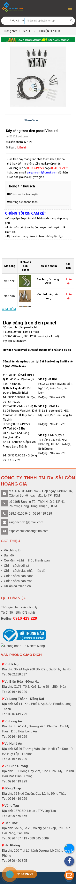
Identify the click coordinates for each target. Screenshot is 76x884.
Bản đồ (9, 555)
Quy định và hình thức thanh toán (27, 560)
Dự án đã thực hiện (17, 586)
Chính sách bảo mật (18, 581)
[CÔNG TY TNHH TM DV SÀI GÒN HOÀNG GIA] (12, 7)
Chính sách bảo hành (19, 576)
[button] (69, 875)
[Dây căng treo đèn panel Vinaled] (38, 77)
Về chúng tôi (12, 550)
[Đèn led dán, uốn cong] (25, 296)
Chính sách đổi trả (16, 565)
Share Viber (31, 120)
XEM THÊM (9, 308)
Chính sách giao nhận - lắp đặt (25, 570)
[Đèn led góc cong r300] (25, 280)
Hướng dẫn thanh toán (24, 202)
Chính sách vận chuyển (24, 194)
